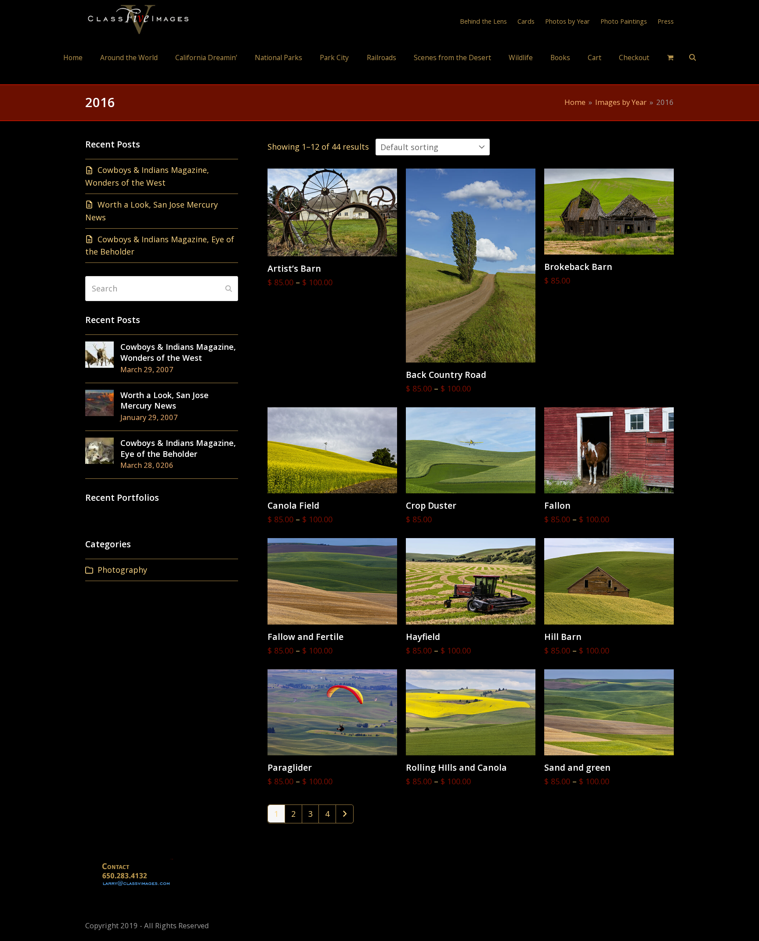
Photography (122, 569)
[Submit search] (228, 288)
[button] (670, 57)
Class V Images (379, 76)
